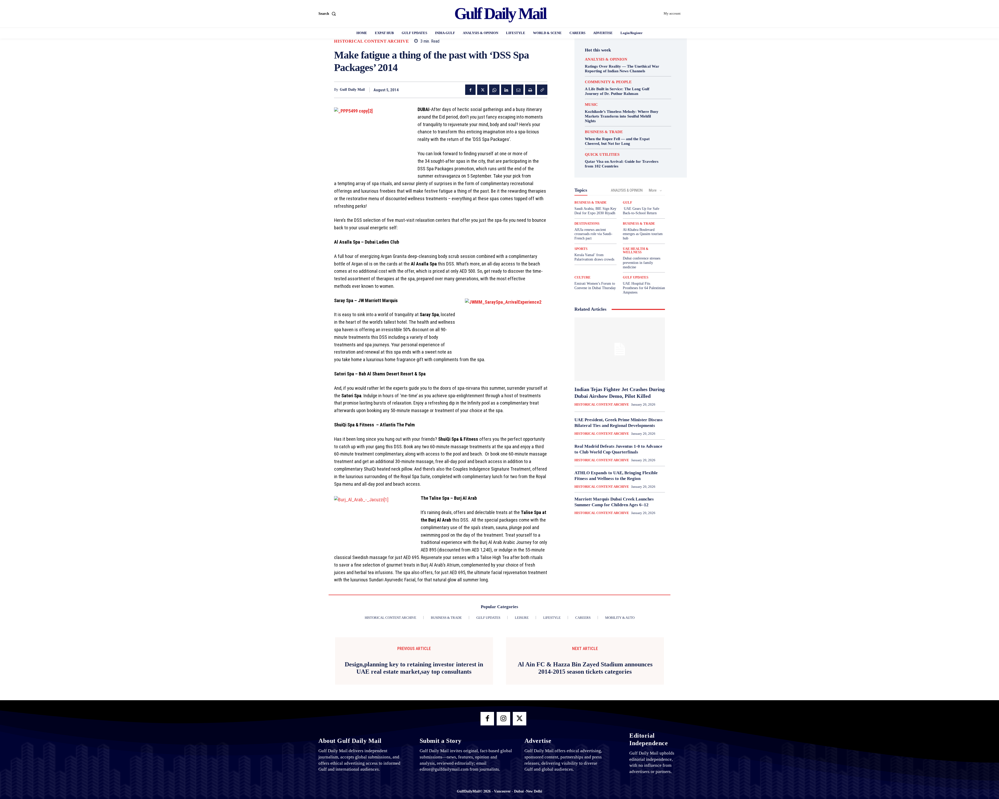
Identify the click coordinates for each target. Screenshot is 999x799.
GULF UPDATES (635, 277)
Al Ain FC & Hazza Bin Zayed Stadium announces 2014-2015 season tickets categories (585, 668)
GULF (627, 202)
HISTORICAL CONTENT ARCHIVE (371, 41)
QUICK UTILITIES (602, 155)
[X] (482, 90)
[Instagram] (503, 718)
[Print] (530, 90)
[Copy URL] (542, 90)
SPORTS (580, 248)
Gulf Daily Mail (352, 90)
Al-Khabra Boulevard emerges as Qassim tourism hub (643, 234)
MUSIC (591, 105)
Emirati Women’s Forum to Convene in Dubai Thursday (595, 286)
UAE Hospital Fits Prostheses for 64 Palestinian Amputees (644, 288)
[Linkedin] (506, 90)
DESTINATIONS (586, 223)
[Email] (518, 90)
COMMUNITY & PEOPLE (608, 82)
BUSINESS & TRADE (604, 132)
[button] (328, 13)
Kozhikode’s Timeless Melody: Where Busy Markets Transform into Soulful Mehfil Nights (621, 116)
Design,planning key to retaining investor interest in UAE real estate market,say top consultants (414, 668)
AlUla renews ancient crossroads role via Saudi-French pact (593, 234)
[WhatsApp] (494, 90)
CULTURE (582, 277)
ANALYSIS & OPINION (606, 59)
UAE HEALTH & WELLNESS (636, 250)
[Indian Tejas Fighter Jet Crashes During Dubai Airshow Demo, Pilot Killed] (619, 349)
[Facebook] (470, 90)
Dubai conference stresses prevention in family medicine (641, 262)
